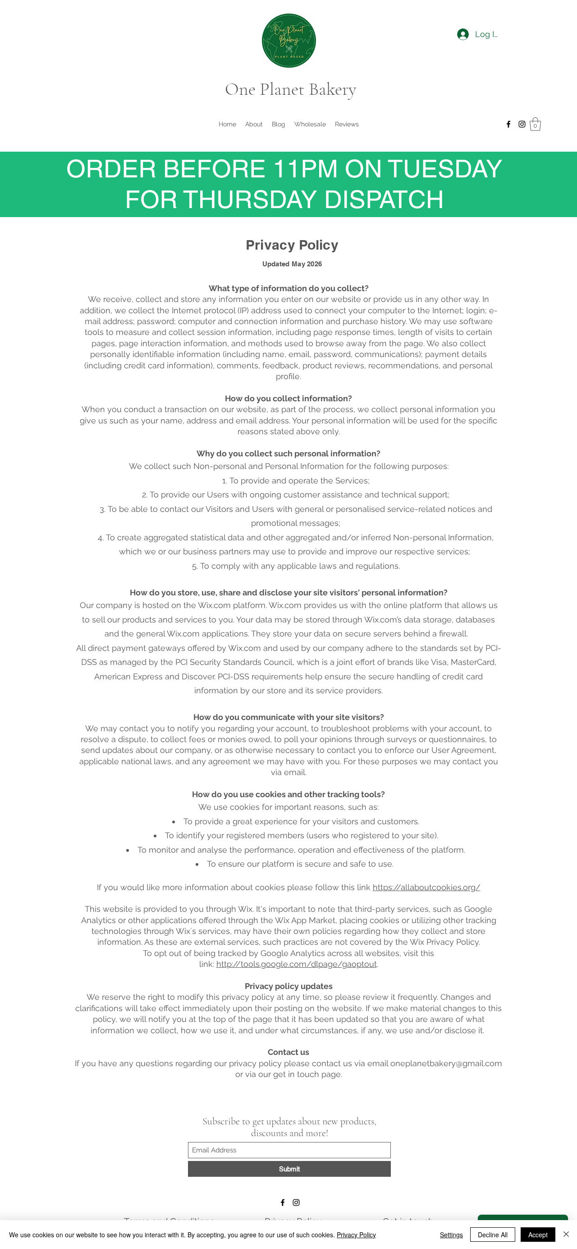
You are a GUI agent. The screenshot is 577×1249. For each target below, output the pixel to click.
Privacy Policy (356, 1234)
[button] (535, 124)
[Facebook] (508, 124)
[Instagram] (522, 124)
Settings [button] (451, 1234)
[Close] (566, 1234)
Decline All (493, 1234)
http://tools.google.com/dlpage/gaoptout (296, 964)
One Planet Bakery (290, 89)
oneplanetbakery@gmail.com (446, 1063)
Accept (538, 1234)
